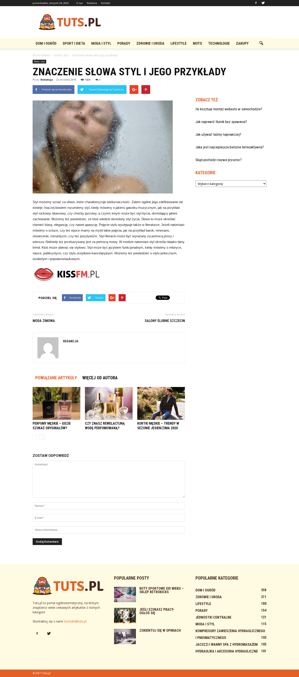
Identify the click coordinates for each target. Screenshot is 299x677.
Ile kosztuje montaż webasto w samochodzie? (228, 109)
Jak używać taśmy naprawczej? (218, 134)
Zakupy (242, 43)
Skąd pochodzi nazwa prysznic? (218, 160)
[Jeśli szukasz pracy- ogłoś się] (125, 615)
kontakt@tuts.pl (75, 621)
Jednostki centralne (213, 617)
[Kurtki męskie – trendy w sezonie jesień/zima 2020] (161, 403)
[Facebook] (256, 3)
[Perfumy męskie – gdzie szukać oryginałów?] (56, 403)
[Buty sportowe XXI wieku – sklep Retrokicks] (125, 594)
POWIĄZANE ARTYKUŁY (56, 377)
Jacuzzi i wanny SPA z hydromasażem (226, 644)
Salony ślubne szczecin (165, 321)
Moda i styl (101, 43)
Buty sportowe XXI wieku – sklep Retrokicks (161, 590)
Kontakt (105, 3)
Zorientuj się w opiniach (160, 630)
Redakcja (46, 79)
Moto (197, 43)
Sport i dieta (74, 43)
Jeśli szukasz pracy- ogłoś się (156, 611)
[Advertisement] (186, 22)
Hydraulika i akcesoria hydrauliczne (226, 651)
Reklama (92, 3)
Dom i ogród (46, 43)
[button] (261, 43)
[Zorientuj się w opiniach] (125, 636)
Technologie (219, 43)
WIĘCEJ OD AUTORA (100, 377)
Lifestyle (179, 43)
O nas (79, 3)
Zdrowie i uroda (150, 43)
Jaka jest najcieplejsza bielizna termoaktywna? (229, 147)
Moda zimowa (44, 321)
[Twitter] (263, 3)
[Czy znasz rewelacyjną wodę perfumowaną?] (109, 403)
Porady (123, 43)
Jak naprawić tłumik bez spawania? (221, 122)
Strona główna (41, 55)
